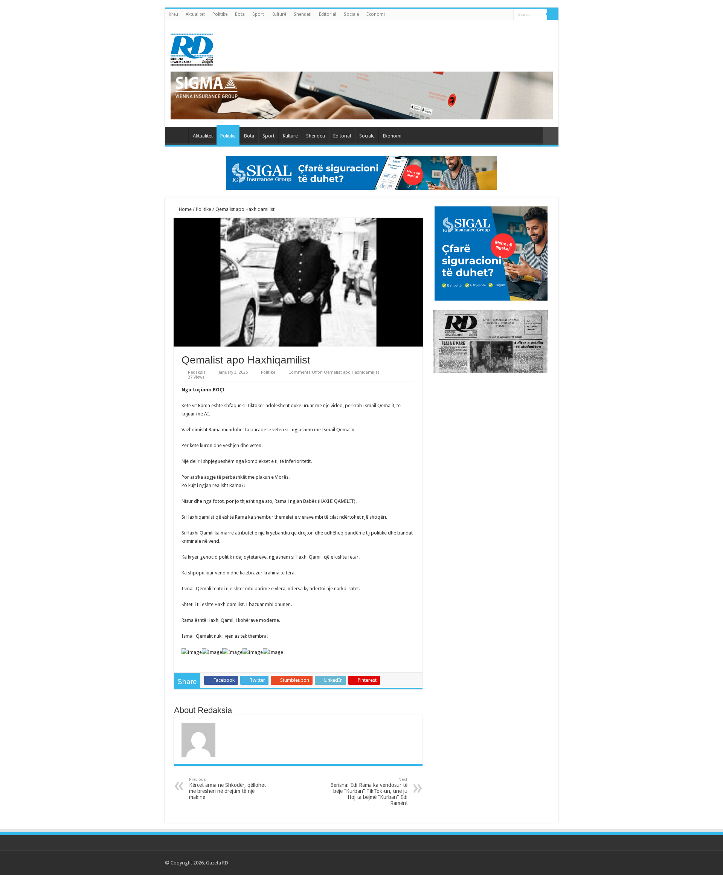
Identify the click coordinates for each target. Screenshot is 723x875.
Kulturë (279, 14)
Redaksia (197, 372)
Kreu (173, 14)
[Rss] (506, 862)
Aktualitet (195, 14)
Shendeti (302, 14)
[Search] (552, 14)
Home (185, 209)
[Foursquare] (542, 862)
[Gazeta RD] (192, 48)
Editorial (327, 14)
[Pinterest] (528, 862)
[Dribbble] (535, 862)
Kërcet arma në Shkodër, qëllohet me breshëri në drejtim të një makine (227, 788)
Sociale (351, 14)
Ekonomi (375, 14)
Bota (240, 14)
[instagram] (549, 862)
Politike (219, 14)
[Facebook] (513, 862)
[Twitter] (520, 862)
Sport (258, 14)
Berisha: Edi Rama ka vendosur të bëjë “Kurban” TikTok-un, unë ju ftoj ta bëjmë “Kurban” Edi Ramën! (368, 791)
